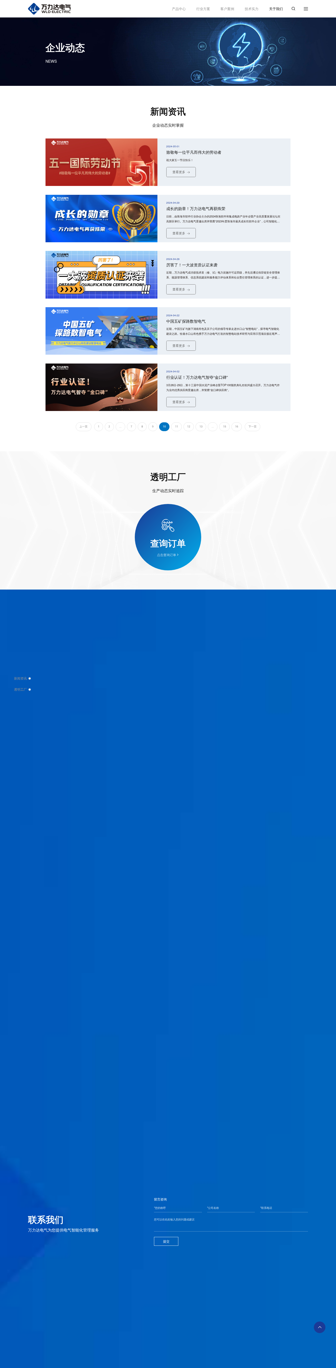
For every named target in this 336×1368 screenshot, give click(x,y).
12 (188, 426)
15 (224, 426)
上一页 (83, 426)
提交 (166, 1241)
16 (236, 426)
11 (176, 426)
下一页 (252, 426)
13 (200, 426)
